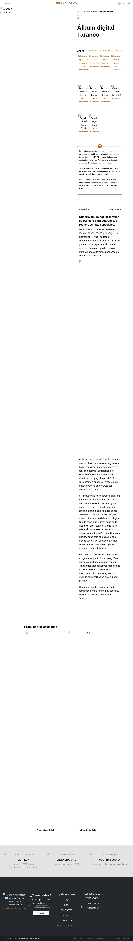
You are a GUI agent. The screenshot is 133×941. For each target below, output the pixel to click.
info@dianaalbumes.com (14, 908)
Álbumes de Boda (90, 11)
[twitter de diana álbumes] (15, 916)
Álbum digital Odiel (45, 830)
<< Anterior (83, 209)
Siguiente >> (116, 209)
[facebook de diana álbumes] (9, 916)
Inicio (79, 11)
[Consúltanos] (118, 3)
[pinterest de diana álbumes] (21, 916)
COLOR (81, 51)
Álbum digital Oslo (87, 830)
